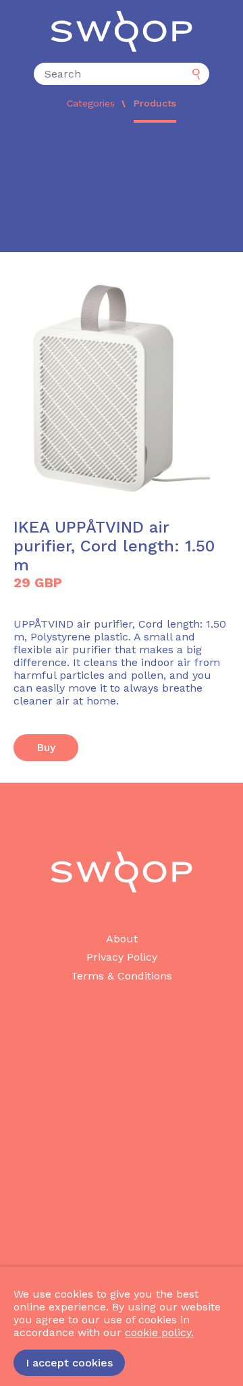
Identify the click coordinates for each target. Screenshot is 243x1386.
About (122, 938)
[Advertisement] (121, 190)
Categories (91, 103)
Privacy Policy (121, 957)
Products (155, 103)
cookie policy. (159, 1332)
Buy (45, 747)
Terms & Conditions (121, 975)
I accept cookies (69, 1362)
